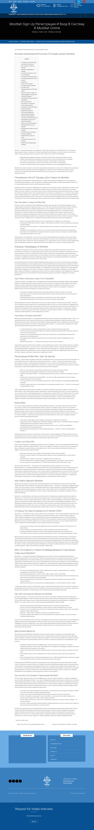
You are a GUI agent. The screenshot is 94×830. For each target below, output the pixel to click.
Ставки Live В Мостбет (27, 83)
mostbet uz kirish (75, 198)
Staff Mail (32, 1)
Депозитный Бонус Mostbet (28, 132)
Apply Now (34, 821)
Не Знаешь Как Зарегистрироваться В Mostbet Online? (29, 89)
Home (10, 14)
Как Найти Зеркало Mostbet (28, 85)
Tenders (50, 14)
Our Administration (24, 14)
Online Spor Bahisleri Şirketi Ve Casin (64, 724)
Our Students (35, 14)
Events (14, 1)
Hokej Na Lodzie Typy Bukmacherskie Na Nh (30, 724)
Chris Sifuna (58, 32)
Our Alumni (44, 14)
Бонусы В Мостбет (26, 109)
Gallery (19, 1)
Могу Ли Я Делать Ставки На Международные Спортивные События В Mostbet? (29, 94)
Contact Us (62, 14)
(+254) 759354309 (45, 6)
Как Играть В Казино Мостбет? (29, 76)
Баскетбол (24, 82)
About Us (15, 14)
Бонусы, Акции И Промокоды (29, 123)
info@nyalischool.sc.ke (62, 6)
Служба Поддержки (26, 134)
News (10, 1)
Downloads (25, 1)
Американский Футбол (27, 110)
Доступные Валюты (26, 101)
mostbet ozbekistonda (22, 720)
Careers (55, 14)
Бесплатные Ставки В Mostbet (29, 107)
